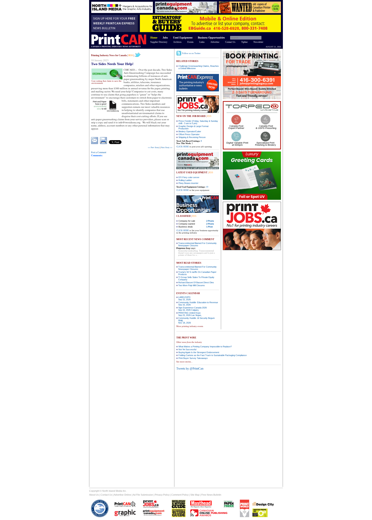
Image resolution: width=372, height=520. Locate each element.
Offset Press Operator (189, 134)
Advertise (214, 42)
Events (190, 42)
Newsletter (258, 42)
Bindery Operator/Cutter (189, 131)
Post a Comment (98, 152)
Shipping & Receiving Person (192, 137)
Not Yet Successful (187, 349)
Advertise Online (122, 494)
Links (202, 42)
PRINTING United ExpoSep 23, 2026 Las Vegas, (190, 314)
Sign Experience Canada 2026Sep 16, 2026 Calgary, (192, 308)
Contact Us (230, 42)
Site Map (195, 494)
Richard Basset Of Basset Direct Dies (196, 282)
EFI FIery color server (188, 177)
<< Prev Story (153, 147)
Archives (177, 42)
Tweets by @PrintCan (189, 368)
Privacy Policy (162, 494)
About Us (94, 494)
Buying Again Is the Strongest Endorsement (198, 352)
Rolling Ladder (185, 180)
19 (207, 187)
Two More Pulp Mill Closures (191, 285)
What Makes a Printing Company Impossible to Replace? (205, 346)
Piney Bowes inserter (188, 183)
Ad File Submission (143, 494)
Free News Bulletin (211, 494)
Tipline (244, 42)
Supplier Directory (158, 42)
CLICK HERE (182, 146)
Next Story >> (166, 147)
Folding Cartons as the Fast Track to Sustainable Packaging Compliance (212, 355)
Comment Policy (180, 494)
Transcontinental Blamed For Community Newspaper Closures (197, 244)
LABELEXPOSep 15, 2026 (184, 298)
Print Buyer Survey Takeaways (193, 358)
